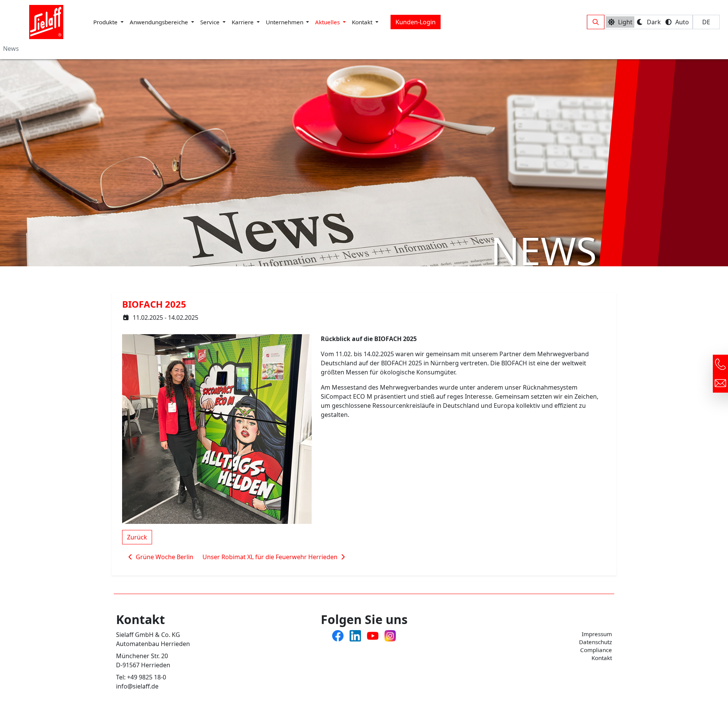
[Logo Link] (46, 22)
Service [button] (210, 22)
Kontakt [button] (363, 22)
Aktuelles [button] (328, 22)
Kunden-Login (415, 22)
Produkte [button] (106, 22)
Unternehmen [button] (285, 22)
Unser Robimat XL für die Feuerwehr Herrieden (270, 557)
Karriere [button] (243, 22)
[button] (595, 22)
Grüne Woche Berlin (163, 557)
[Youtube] (372, 635)
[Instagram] (390, 635)
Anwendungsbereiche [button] (160, 22)
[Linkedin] (355, 635)
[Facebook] (338, 635)
